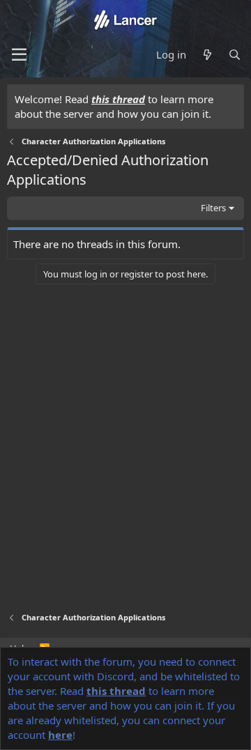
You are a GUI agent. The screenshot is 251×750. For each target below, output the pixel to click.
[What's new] (206, 54)
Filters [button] (213, 207)
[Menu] (19, 55)
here (60, 735)
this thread (118, 99)
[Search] (234, 54)
